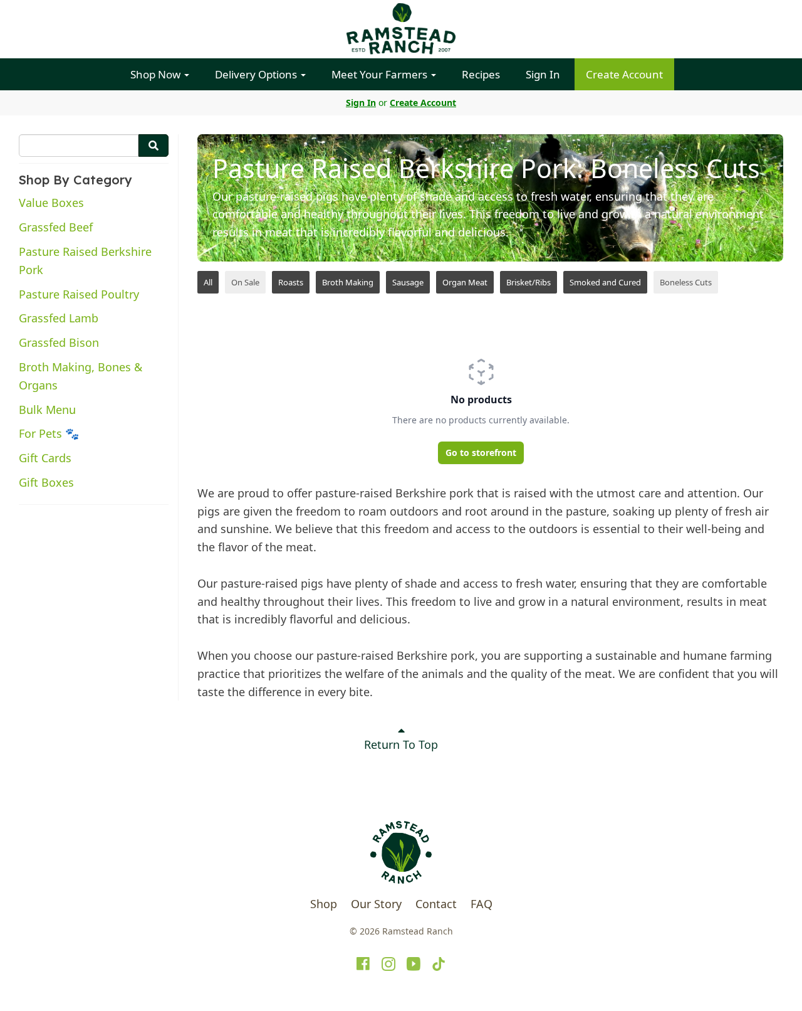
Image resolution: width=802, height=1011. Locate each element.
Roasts (290, 282)
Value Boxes (51, 202)
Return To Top (401, 744)
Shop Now (156, 74)
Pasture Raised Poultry (79, 294)
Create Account (624, 74)
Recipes (481, 74)
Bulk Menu (47, 409)
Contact (436, 903)
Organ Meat (464, 282)
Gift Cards (45, 457)
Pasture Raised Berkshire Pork (85, 260)
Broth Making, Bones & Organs (80, 376)
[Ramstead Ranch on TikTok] (438, 964)
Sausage (408, 282)
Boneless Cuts (686, 282)
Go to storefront (480, 452)
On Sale (245, 282)
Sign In (543, 74)
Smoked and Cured (605, 282)
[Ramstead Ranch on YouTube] (413, 964)
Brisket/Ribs (528, 282)
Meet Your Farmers (380, 74)
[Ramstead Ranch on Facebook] (363, 964)
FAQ (481, 903)
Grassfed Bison (59, 342)
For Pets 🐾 (49, 433)
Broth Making (347, 282)
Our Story (376, 903)
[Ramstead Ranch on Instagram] (388, 964)
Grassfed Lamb (58, 318)
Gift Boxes (46, 482)
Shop (323, 903)
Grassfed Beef (56, 227)
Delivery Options (257, 74)
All (208, 282)
